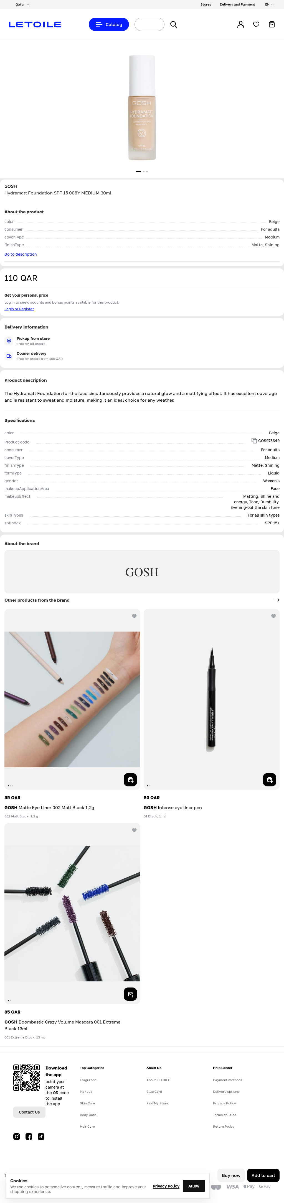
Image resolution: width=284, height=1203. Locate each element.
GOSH (10, 186)
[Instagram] (16, 1136)
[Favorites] (256, 24)
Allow (193, 1186)
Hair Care (87, 1126)
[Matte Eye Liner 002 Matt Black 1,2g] (72, 699)
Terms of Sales (224, 1115)
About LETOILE (158, 1080)
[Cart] (271, 24)
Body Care (88, 1115)
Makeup (86, 1091)
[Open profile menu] (240, 24)
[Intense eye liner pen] (212, 699)
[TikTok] (41, 1136)
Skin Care (87, 1103)
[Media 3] (147, 171)
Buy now (231, 1175)
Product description (25, 380)
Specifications (19, 420)
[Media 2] (143, 171)
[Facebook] (29, 1136)
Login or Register (19, 309)
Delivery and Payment (237, 4)
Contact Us (29, 1112)
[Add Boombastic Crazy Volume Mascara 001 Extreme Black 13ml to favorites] (133, 829)
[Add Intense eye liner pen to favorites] (273, 615)
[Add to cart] (130, 779)
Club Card (154, 1091)
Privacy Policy (166, 1186)
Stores (206, 4)
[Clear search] (154, 24)
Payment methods (227, 1080)
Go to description (20, 254)
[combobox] (139, 24)
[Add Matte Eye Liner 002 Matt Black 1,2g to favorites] (133, 615)
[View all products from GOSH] (276, 600)
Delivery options (226, 1091)
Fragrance (88, 1080)
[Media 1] (138, 171)
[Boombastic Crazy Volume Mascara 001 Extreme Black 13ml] (72, 913)
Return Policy (224, 1126)
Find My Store (157, 1103)
